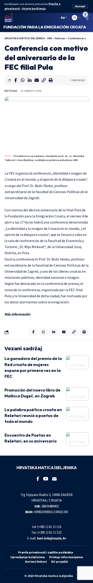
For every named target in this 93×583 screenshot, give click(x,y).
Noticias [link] (11, 90)
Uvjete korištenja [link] (34, 8)
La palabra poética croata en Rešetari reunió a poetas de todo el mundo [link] (33, 415)
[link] (85, 14)
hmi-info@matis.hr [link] (51, 538)
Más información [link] (17, 314)
